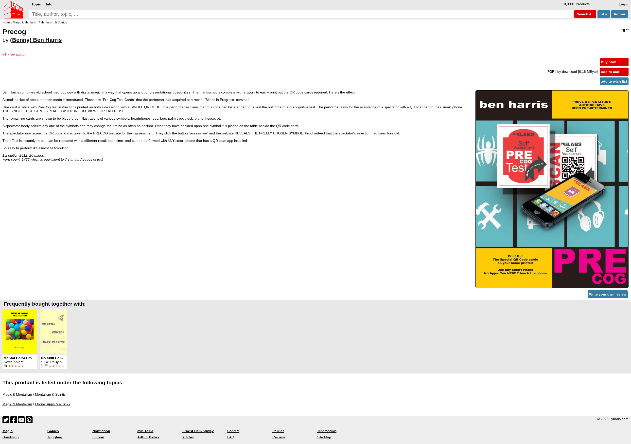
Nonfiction (101, 431)
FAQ (230, 437)
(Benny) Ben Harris (36, 40)
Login (624, 4)
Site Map (324, 437)
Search (585, 14)
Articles (188, 437)
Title (603, 14)
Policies (278, 431)
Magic (7, 431)
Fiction (98, 437)
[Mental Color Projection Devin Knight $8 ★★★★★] (19, 331)
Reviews (278, 437)
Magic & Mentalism (17, 394)
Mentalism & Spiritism (52, 394)
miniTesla (145, 431)
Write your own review (607, 294)
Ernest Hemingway (198, 431)
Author (619, 14)
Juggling (54, 437)
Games (53, 431)
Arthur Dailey (148, 437)
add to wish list (614, 81)
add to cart (610, 72)
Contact (233, 431)
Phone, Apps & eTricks (52, 404)
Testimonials (326, 431)
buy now (608, 62)
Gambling (10, 437)
